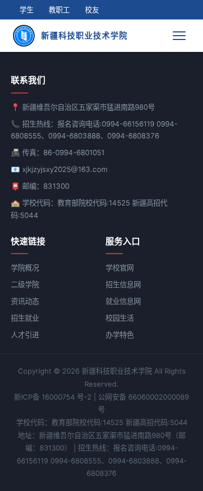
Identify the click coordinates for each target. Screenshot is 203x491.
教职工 (59, 9)
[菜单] (180, 35)
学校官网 (120, 267)
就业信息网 (123, 301)
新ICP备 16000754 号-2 (52, 397)
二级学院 (25, 284)
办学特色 (120, 334)
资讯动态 (25, 301)
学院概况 (25, 267)
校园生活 (120, 318)
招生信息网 (123, 284)
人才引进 (25, 334)
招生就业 (25, 318)
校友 (92, 9)
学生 (26, 9)
